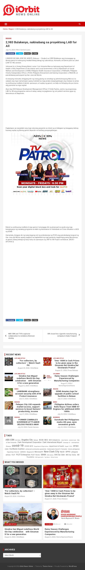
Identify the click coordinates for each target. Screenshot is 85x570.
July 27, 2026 (23, 399)
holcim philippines (74, 449)
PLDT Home (35, 455)
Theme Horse (48, 566)
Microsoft (39, 452)
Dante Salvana (33, 427)
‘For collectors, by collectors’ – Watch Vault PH (28, 363)
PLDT (13, 455)
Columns (56, 373)
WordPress (73, 566)
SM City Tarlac (71, 455)
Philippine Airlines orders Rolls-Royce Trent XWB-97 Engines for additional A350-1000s (66, 408)
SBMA (43, 455)
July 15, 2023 (10, 50)
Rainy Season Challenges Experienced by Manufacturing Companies (66, 378)
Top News (47, 457)
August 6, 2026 (23, 386)
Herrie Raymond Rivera (67, 386)
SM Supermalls (39, 457)
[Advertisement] (42, 110)
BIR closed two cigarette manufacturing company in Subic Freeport (62, 335)
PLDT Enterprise (23, 455)
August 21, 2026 (61, 370)
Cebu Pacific (64, 440)
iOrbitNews (34, 368)
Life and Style (20, 358)
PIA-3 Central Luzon (23, 50)
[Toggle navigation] (6, 24)
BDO (46, 440)
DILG (70, 446)
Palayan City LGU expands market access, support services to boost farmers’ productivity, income (28, 408)
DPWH (76, 446)
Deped (67, 446)
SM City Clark (59, 455)
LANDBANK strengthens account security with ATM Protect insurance (28, 393)
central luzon (72, 440)
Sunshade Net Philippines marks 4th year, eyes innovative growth (66, 422)
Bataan (36, 440)
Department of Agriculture (41, 446)
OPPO (68, 452)
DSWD (7, 449)
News (16, 389)
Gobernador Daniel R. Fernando (57, 449)
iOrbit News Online (26, 566)
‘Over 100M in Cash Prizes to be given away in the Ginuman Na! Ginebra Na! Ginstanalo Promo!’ (66, 364)
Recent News (13, 354)
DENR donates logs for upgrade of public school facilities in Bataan (67, 393)
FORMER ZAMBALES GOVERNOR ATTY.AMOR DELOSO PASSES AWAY (28, 422)
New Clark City (51, 451)
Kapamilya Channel (13, 452)
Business (56, 417)
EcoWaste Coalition (17, 449)
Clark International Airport (52, 442)
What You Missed (14, 462)
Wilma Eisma (54, 457)
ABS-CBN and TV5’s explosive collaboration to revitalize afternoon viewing (21, 336)
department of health (56, 446)
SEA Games (50, 455)
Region (8, 38)
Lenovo (23, 452)
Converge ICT (66, 442)
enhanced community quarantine (36, 449)
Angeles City (27, 440)
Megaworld (30, 452)
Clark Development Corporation (30, 442)
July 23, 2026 (62, 414)
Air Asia (17, 440)
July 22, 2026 (22, 427)
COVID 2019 (29, 446)
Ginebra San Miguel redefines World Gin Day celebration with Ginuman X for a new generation (28, 379)
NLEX (62, 452)
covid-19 (18, 445)
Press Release (73, 370)
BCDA (41, 440)
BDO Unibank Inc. (54, 440)
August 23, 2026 (23, 368)
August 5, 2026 (66, 383)
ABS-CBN (9, 440)
